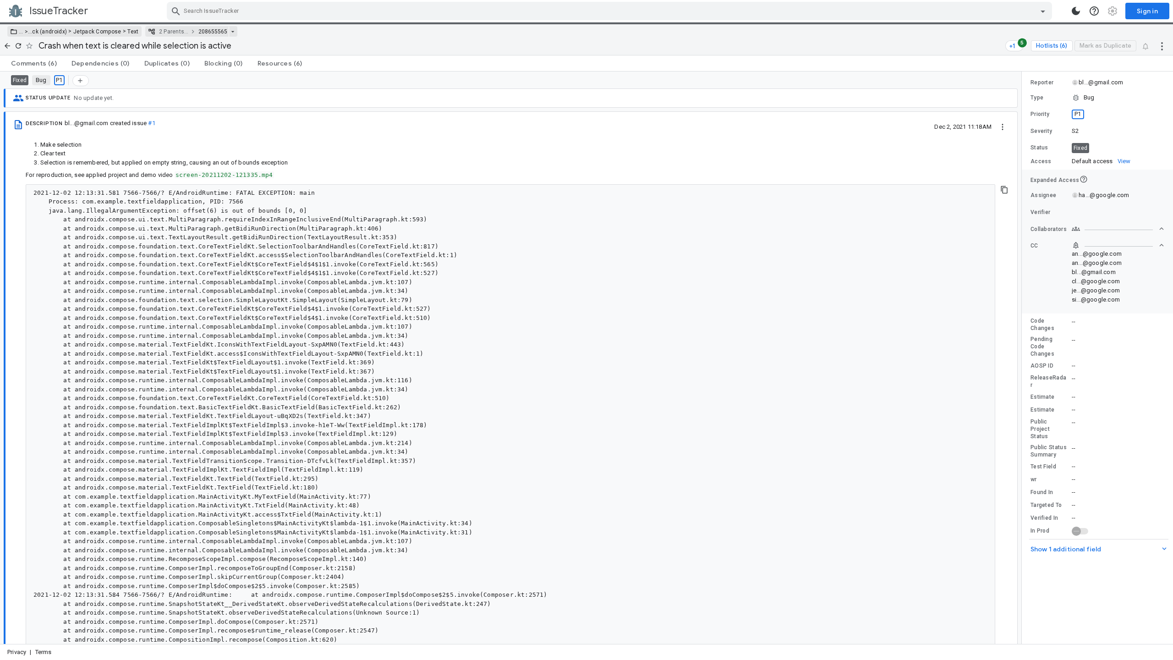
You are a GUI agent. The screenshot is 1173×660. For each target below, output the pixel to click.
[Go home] (7, 45)
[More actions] (1162, 45)
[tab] (34, 63)
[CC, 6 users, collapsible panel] (1118, 245)
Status (1039, 147)
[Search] (175, 11)
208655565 (212, 31)
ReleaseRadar (1048, 381)
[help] (1094, 11)
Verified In (1044, 518)
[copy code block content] (1004, 189)
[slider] (1023, 358)
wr (1033, 479)
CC (1034, 245)
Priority (1039, 114)
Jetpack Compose (97, 31)
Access (1041, 161)
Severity (1041, 131)
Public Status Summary (1048, 451)
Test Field (1043, 466)
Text (132, 31)
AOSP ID (1041, 366)
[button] (25, 31)
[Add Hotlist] (80, 80)
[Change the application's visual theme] (1076, 11)
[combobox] (610, 11)
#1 (151, 123)
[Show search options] (1042, 11)
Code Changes (1042, 324)
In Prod (1039, 531)
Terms (43, 652)
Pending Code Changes (1042, 346)
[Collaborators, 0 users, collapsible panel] (1118, 229)
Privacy (16, 652)
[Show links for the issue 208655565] (232, 32)
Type (1036, 97)
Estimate (1042, 397)
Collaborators (1048, 229)
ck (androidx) (49, 31)
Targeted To (1046, 505)
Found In (1041, 492)
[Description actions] (1002, 126)
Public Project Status (1040, 429)
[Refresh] (18, 45)
